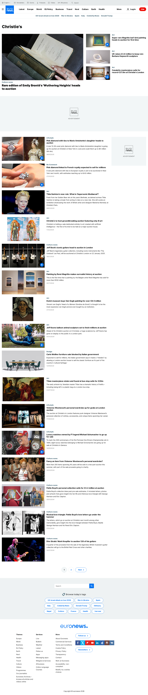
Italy (83, 16)
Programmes (21, 670)
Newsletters (83, 650)
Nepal (49, 611)
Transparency (61, 654)
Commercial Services (63, 642)
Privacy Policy (61, 651)
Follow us (39, 651)
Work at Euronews (62, 661)
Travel (69, 9)
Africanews (40, 664)
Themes (19, 634)
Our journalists (21, 673)
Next (77, 9)
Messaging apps (42, 657)
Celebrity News (93, 16)
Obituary (97, 606)
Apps (38, 654)
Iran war (98, 611)
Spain (77, 16)
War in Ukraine (67, 16)
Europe (30, 9)
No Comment (51, 164)
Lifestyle (50, 138)
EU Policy (49, 9)
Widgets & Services (43, 661)
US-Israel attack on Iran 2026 (47, 16)
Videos (18, 667)
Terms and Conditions (64, 645)
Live (142, 9)
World (39, 9)
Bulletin (38, 642)
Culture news (7, 82)
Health (102, 9)
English (6, 3)
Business (60, 9)
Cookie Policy (61, 648)
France (73, 611)
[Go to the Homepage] (10, 10)
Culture (85, 9)
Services (39, 634)
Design (49, 351)
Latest (21, 9)
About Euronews (62, 638)
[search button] (72, 3)
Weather (39, 645)
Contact (59, 657)
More (58, 634)
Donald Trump (107, 16)
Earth (93, 9)
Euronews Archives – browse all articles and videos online (24, 679)
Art (113, 35)
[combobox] (83, 3)
